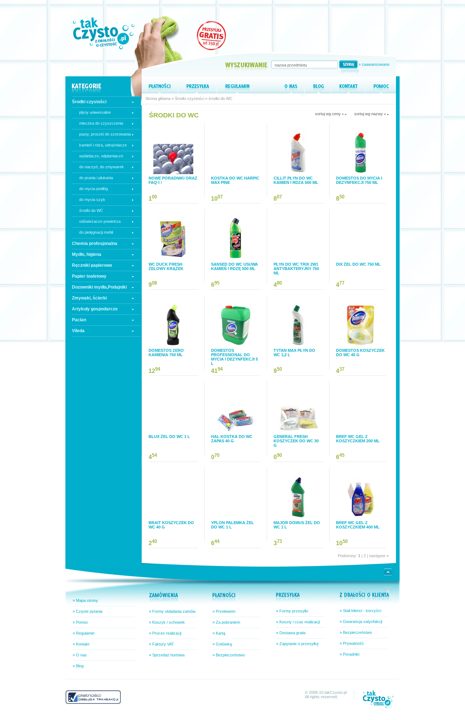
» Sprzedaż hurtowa (167, 655)
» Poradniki (349, 654)
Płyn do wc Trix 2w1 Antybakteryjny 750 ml (296, 268)
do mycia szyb (92, 199)
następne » (378, 556)
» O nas (80, 655)
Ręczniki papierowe (92, 265)
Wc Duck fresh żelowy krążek (166, 266)
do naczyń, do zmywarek (101, 167)
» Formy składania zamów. (172, 611)
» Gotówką (222, 644)
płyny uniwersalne (95, 112)
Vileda (78, 330)
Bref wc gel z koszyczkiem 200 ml (358, 438)
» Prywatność (352, 643)
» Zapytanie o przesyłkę (297, 643)
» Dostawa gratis (291, 633)
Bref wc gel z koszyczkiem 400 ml (358, 524)
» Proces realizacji (165, 633)
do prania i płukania (96, 178)
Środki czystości (89, 101)
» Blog (78, 666)
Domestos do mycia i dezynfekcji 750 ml (359, 180)
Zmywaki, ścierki (89, 298)
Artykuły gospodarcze (95, 308)
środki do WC (91, 210)
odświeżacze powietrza (100, 221)
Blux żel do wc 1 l (169, 436)
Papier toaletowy (89, 276)
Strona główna (157, 98)
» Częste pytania (87, 611)
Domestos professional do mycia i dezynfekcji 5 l (234, 357)
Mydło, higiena (86, 254)
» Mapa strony (85, 600)
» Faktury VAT (161, 644)
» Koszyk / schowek (167, 622)
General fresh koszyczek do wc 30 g (296, 440)
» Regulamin (83, 633)
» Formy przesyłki (292, 611)
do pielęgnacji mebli (96, 232)
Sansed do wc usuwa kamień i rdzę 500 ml (234, 266)
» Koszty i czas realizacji (298, 622)
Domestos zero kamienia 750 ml (166, 352)
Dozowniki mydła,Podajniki (99, 287)
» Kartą (219, 633)
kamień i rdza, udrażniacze (103, 145)
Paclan (79, 319)
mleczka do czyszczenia (101, 123)
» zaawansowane (374, 64)
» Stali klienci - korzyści (360, 610)
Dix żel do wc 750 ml (358, 264)
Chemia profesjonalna (94, 243)
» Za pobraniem (226, 622)
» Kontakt (81, 644)
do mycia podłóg (93, 188)
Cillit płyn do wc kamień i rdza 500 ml (296, 180)
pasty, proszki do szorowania (105, 134)
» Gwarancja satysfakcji (361, 621)
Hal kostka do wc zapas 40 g (231, 438)
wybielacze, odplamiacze (101, 156)
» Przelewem (224, 611)
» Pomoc (80, 622)
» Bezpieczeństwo (229, 655)
